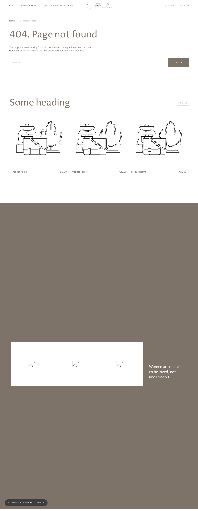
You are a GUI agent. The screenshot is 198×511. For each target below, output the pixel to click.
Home (12, 20)
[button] (169, 6)
